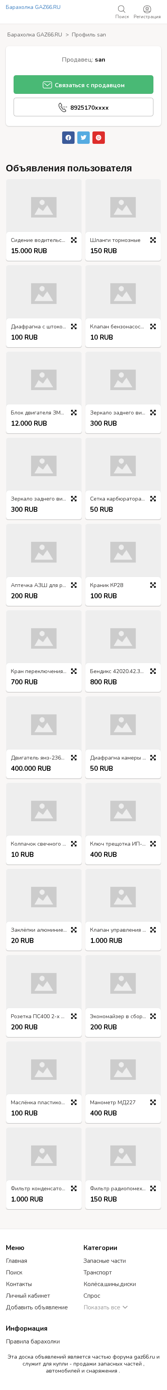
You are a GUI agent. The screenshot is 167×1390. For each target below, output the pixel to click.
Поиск (14, 1272)
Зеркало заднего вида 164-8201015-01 (46, 499)
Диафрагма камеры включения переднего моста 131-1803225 (125, 758)
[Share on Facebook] (68, 137)
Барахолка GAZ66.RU (33, 7)
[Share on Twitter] (83, 137)
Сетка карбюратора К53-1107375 (125, 499)
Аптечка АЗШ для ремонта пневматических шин (46, 585)
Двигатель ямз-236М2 (39, 758)
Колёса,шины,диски (110, 1284)
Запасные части (105, 1260)
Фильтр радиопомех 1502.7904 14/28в (125, 1189)
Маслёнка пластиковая (40, 1103)
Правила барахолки (33, 1341)
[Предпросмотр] (73, 240)
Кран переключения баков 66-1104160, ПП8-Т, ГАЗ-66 (46, 671)
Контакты (19, 1284)
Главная (16, 1260)
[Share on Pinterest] (98, 137)
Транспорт (98, 1272)
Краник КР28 (106, 585)
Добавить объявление (37, 1307)
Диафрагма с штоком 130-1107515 (46, 327)
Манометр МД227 (113, 1103)
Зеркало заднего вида (119, 413)
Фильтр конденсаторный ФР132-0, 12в (46, 1189)
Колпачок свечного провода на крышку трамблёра (46, 844)
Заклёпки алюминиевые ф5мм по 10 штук (46, 930)
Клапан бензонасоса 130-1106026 (125, 327)
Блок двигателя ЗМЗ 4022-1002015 (46, 413)
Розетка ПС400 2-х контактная (46, 1017)
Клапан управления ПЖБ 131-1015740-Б (125, 930)
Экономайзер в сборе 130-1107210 (125, 1017)
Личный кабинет (28, 1295)
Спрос (92, 1295)
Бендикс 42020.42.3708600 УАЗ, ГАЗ (125, 671)
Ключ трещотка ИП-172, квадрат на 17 (125, 844)
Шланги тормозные (115, 240)
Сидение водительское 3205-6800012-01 (46, 240)
